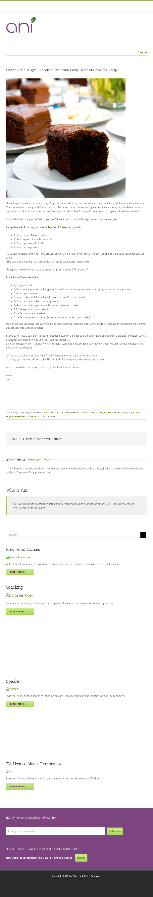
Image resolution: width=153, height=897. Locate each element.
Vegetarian (20, 416)
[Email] (142, 437)
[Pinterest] (92, 4)
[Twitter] (67, 4)
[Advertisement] (28, 646)
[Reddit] (129, 437)
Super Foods (120, 412)
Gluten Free (88, 412)
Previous (142, 52)
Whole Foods (33, 416)
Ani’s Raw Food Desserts (57, 412)
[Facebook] (59, 4)
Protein (99, 412)
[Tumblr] (110, 437)
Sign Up (81, 857)
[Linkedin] (123, 437)
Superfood (134, 412)
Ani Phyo (14, 412)
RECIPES (108, 412)
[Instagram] (84, 4)
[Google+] (116, 437)
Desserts (76, 412)
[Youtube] (75, 4)
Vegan (9, 416)
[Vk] (135, 437)
